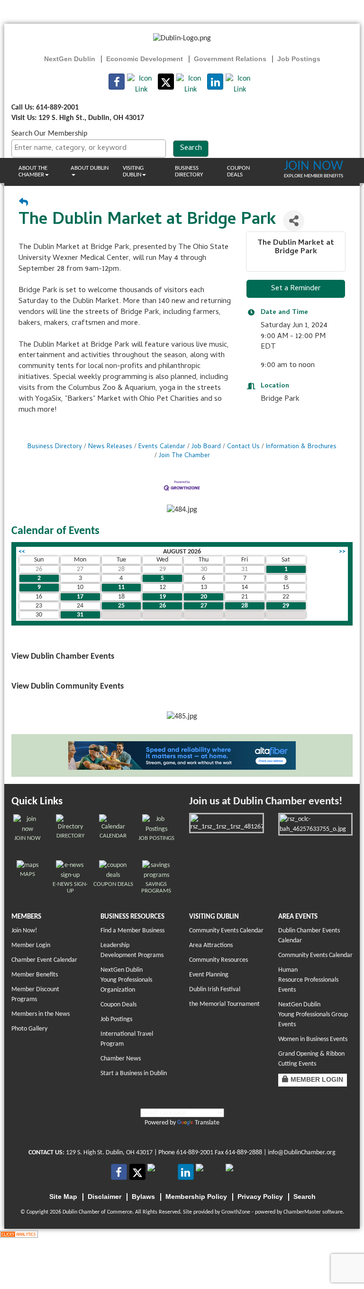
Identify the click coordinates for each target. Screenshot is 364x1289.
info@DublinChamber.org (302, 1152)
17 (80, 596)
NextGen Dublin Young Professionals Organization (126, 980)
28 (244, 605)
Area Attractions (211, 945)
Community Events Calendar (226, 930)
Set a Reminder (296, 289)
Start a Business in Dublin (133, 1073)
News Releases (110, 447)
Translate (207, 1122)
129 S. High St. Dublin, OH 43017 (109, 1152)
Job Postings (116, 1019)
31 (80, 614)
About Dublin (90, 168)
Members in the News (40, 1014)
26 (162, 605)
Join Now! (24, 930)
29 (285, 605)
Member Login (30, 945)
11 (121, 587)
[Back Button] (23, 203)
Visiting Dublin (133, 171)
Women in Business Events (312, 1039)
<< (21, 551)
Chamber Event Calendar (44, 960)
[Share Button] (293, 220)
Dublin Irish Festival (214, 989)
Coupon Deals (238, 171)
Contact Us (243, 447)
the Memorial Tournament (224, 1004)
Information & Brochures (301, 447)
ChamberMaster (302, 1212)
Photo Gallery (29, 1028)
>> (342, 551)
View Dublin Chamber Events (62, 656)
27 (203, 605)
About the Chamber (32, 171)
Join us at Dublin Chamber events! (265, 801)
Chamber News (120, 1058)
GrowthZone (235, 1212)
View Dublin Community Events (67, 686)
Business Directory (189, 171)
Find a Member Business (132, 930)
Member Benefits (34, 974)
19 (162, 596)
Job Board (206, 447)
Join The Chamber (184, 456)
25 (121, 605)
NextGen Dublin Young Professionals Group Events (313, 1014)
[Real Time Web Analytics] (19, 1234)
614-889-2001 (194, 1152)
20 (203, 596)
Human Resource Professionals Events (308, 980)
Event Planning (208, 974)
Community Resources (218, 960)
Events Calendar (161, 447)
